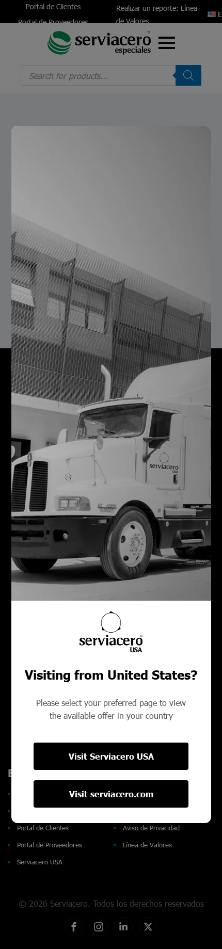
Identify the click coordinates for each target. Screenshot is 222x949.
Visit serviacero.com (111, 794)
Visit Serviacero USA (111, 756)
